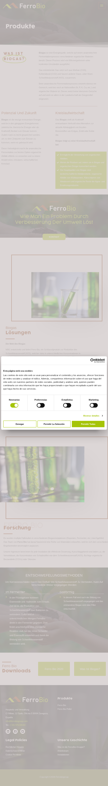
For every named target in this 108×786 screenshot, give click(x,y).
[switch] (41, 405)
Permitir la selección (54, 424)
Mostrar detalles (91, 415)
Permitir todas (88, 424)
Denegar (20, 424)
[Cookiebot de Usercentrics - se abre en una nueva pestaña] (92, 360)
